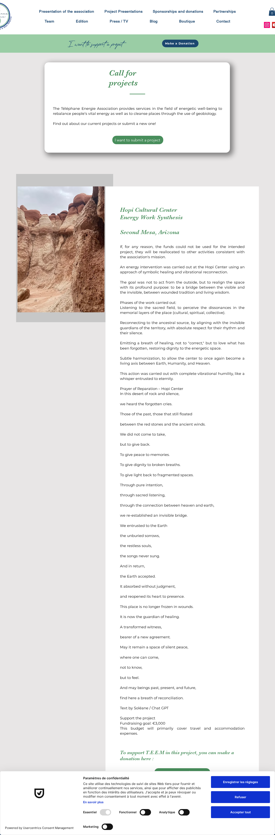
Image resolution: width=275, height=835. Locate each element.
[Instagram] (267, 25)
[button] (180, 43)
